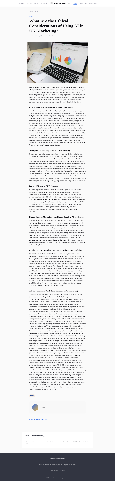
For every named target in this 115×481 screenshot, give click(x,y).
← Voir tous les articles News (38, 419)
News (75, 3)
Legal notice (54, 470)
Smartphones (83, 3)
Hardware (21, 3)
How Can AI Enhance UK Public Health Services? (74, 442)
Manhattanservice (60, 3)
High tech (29, 3)
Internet (36, 3)
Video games (93, 3)
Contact (62, 470)
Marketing (44, 3)
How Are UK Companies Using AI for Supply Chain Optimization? (40, 443)
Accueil (31, 11)
